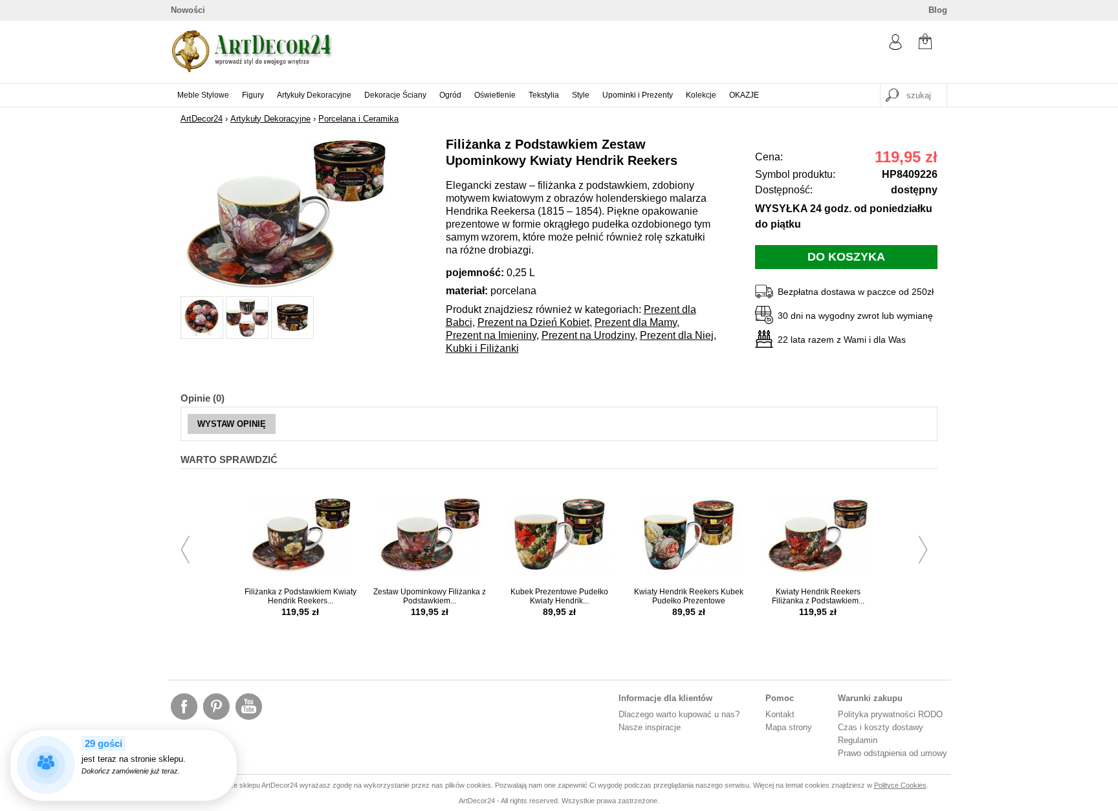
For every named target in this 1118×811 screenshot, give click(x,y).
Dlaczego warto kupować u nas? (679, 714)
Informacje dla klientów (665, 698)
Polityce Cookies (900, 785)
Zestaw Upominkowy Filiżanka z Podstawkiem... (429, 596)
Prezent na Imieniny (491, 335)
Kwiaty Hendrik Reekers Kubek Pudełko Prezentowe (688, 596)
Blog (937, 10)
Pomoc (779, 698)
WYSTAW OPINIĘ (231, 424)
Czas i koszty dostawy (880, 727)
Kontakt (780, 714)
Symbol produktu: (795, 174)
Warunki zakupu (870, 698)
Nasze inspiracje (650, 727)
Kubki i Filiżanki (482, 348)
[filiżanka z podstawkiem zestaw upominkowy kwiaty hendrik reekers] (284, 289)
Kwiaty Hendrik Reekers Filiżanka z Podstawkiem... (818, 596)
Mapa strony (788, 727)
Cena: (769, 156)
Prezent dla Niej (677, 335)
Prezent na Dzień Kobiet (533, 322)
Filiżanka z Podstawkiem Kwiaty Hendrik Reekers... (300, 596)
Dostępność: (784, 189)
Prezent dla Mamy (636, 322)
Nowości (188, 10)
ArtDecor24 (202, 119)
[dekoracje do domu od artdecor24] (252, 69)
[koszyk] (925, 43)
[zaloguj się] (895, 47)
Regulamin (857, 740)
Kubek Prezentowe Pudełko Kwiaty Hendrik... (559, 596)
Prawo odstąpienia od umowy (892, 753)
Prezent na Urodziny (588, 335)
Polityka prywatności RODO (890, 714)
